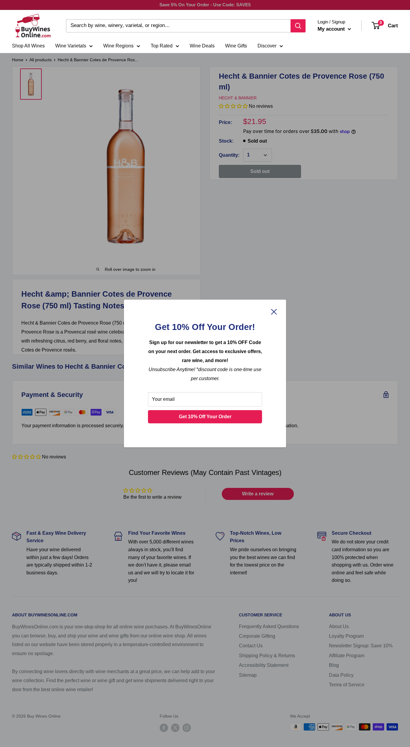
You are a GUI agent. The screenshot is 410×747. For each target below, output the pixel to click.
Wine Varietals (70, 45)
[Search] (298, 25)
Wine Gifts (236, 45)
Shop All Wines (28, 45)
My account (332, 29)
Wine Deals (202, 45)
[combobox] (178, 25)
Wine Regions (118, 45)
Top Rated (162, 45)
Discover (267, 45)
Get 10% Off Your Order (205, 416)
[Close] (274, 311)
